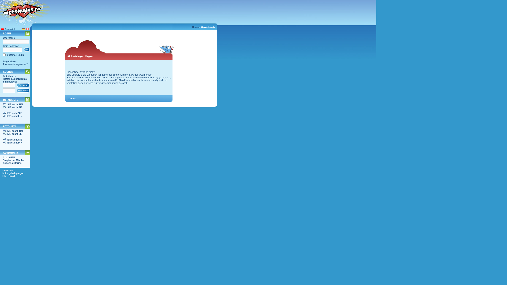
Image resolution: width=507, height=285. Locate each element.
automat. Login (15, 55)
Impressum (7, 170)
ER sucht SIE (14, 113)
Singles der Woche (13, 160)
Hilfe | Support (8, 176)
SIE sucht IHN (15, 104)
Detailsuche (9, 76)
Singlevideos (10, 81)
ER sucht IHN (14, 116)
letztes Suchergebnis (15, 79)
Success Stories (12, 163)
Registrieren (10, 61)
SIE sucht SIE (14, 107)
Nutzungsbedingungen (12, 173)
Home (195, 27)
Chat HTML (9, 157)
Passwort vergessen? (15, 64)
